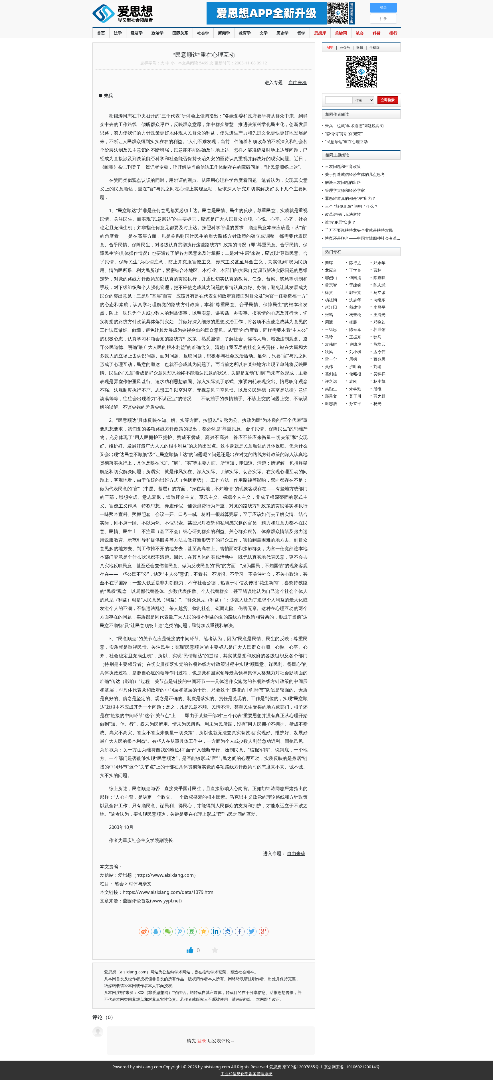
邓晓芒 (379, 322)
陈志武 (379, 285)
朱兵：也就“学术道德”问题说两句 (354, 125)
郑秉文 (331, 396)
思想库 (320, 33)
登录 (201, 1041)
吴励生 (331, 388)
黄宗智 (331, 285)
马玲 (329, 336)
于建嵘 (355, 285)
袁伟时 (331, 344)
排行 (393, 33)
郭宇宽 (355, 292)
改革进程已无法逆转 (343, 214)
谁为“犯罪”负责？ (340, 222)
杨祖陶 (331, 299)
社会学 (203, 33)
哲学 (301, 33)
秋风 (329, 351)
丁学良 (355, 270)
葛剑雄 (331, 374)
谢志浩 (331, 403)
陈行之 (355, 262)
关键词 (341, 33)
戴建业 (355, 307)
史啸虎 (355, 344)
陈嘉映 (379, 277)
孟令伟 (379, 351)
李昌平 (379, 307)
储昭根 (355, 374)
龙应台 (331, 270)
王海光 (379, 314)
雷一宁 (331, 359)
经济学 (137, 33)
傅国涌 (355, 277)
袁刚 (353, 381)
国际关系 (180, 33)
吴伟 (329, 366)
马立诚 (379, 292)
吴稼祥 (379, 374)
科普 (377, 33)
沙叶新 (355, 366)
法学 (118, 33)
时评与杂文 (140, 883)
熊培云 (379, 344)
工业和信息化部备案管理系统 (246, 1073)
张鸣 (329, 314)
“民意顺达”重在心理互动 (346, 141)
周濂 (329, 322)
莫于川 (355, 396)
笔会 (360, 33)
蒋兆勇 (379, 359)
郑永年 (379, 262)
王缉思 (331, 329)
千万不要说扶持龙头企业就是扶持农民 (359, 230)
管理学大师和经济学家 (345, 190)
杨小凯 (379, 381)
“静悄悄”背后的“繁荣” (344, 133)
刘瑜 (377, 366)
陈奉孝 (355, 329)
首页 (101, 33)
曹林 (377, 270)
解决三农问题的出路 (343, 182)
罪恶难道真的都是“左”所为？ (350, 198)
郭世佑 (379, 329)
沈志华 (355, 299)
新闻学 (224, 33)
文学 (264, 33)
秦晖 (329, 262)
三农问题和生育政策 (343, 166)
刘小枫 (355, 351)
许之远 (331, 381)
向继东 (379, 299)
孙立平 (355, 403)
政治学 (157, 33)
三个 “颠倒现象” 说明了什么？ (351, 206)
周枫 (353, 359)
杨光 (377, 403)
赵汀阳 (331, 307)
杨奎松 (355, 314)
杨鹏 (353, 322)
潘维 (377, 388)
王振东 (355, 336)
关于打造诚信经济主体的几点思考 (355, 174)
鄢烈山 (331, 277)
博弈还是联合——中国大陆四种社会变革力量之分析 (371, 238)
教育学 (245, 33)
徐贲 (329, 292)
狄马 (377, 336)
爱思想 (137, 14)
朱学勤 (355, 388)
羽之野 (379, 396)
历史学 (282, 33)
